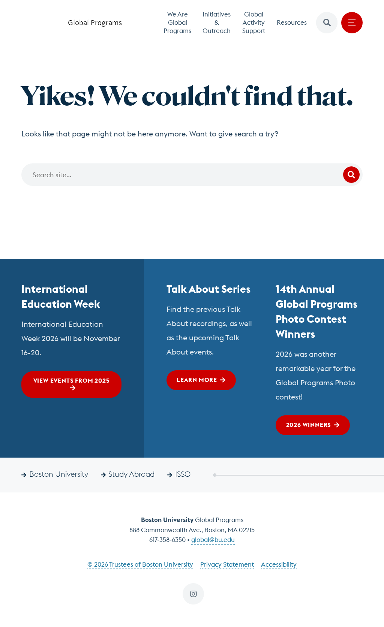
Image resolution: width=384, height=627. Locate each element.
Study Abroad (131, 474)
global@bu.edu (213, 540)
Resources (292, 22)
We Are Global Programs (177, 22)
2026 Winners (309, 424)
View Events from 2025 (71, 380)
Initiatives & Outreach (216, 22)
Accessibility (279, 564)
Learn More (197, 379)
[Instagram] (193, 594)
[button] (327, 22)
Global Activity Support (253, 22)
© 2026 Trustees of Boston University (140, 564)
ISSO (182, 474)
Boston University (58, 474)
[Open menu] (352, 22)
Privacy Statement (227, 564)
